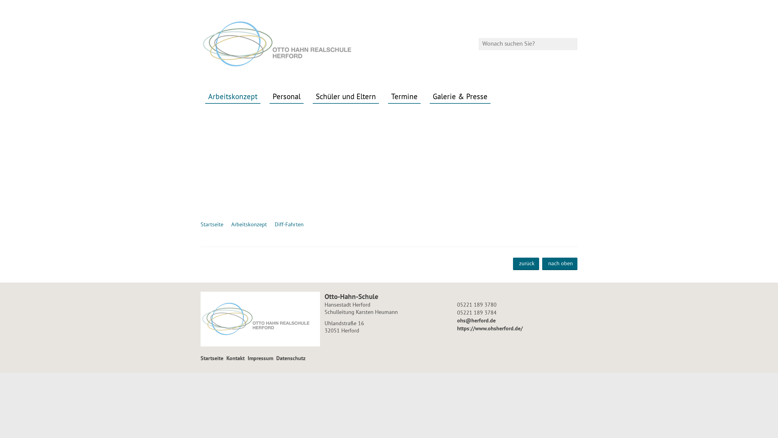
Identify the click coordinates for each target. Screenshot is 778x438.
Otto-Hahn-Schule (351, 296)
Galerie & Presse (460, 96)
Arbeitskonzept (232, 96)
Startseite (212, 358)
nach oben (560, 263)
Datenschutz (290, 358)
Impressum (260, 358)
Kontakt (235, 358)
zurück (527, 263)
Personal (287, 96)
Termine (404, 96)
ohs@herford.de (476, 320)
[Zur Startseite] (292, 44)
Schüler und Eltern (346, 96)
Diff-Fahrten (289, 224)
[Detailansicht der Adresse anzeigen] (260, 319)
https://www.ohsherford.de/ (489, 328)
